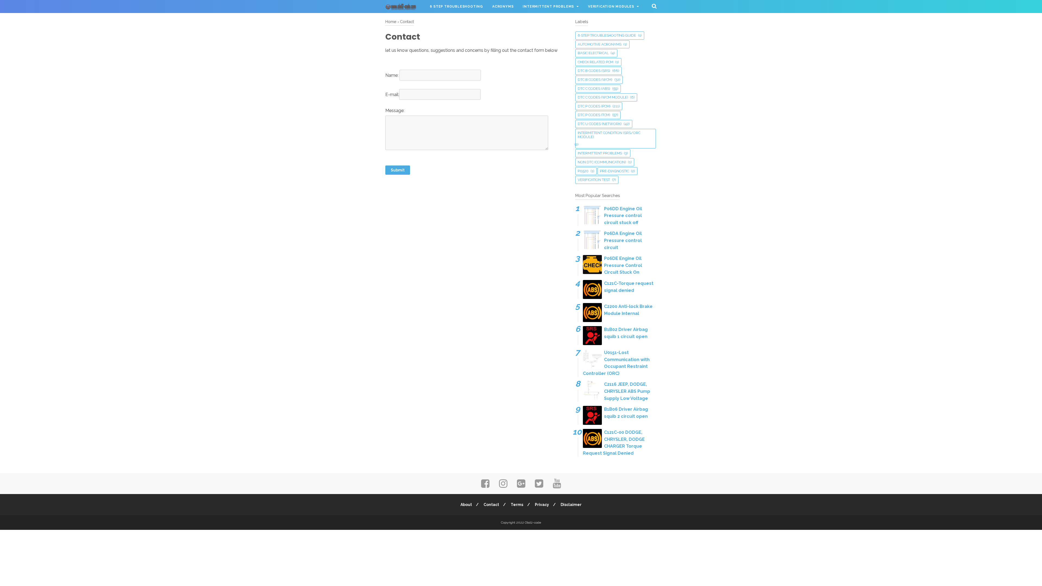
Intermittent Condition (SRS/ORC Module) (609, 135)
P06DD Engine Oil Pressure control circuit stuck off (623, 215)
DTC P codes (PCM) (594, 106)
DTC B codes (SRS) (594, 71)
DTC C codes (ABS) (594, 89)
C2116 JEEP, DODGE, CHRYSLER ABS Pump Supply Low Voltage (627, 391)
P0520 (583, 171)
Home (390, 21)
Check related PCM (595, 62)
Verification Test (594, 180)
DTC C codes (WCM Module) (603, 97)
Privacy (542, 504)
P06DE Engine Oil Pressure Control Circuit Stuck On (623, 265)
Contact (491, 504)
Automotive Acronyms (599, 44)
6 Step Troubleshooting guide (607, 35)
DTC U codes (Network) (600, 124)
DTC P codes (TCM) (594, 115)
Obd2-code (533, 522)
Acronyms (502, 6)
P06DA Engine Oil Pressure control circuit (623, 240)
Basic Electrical (593, 53)
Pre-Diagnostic (614, 171)
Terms (517, 504)
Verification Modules (611, 6)
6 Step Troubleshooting (456, 6)
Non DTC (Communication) (602, 162)
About (466, 504)
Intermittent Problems (548, 6)
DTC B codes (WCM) (595, 80)
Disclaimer (571, 504)
